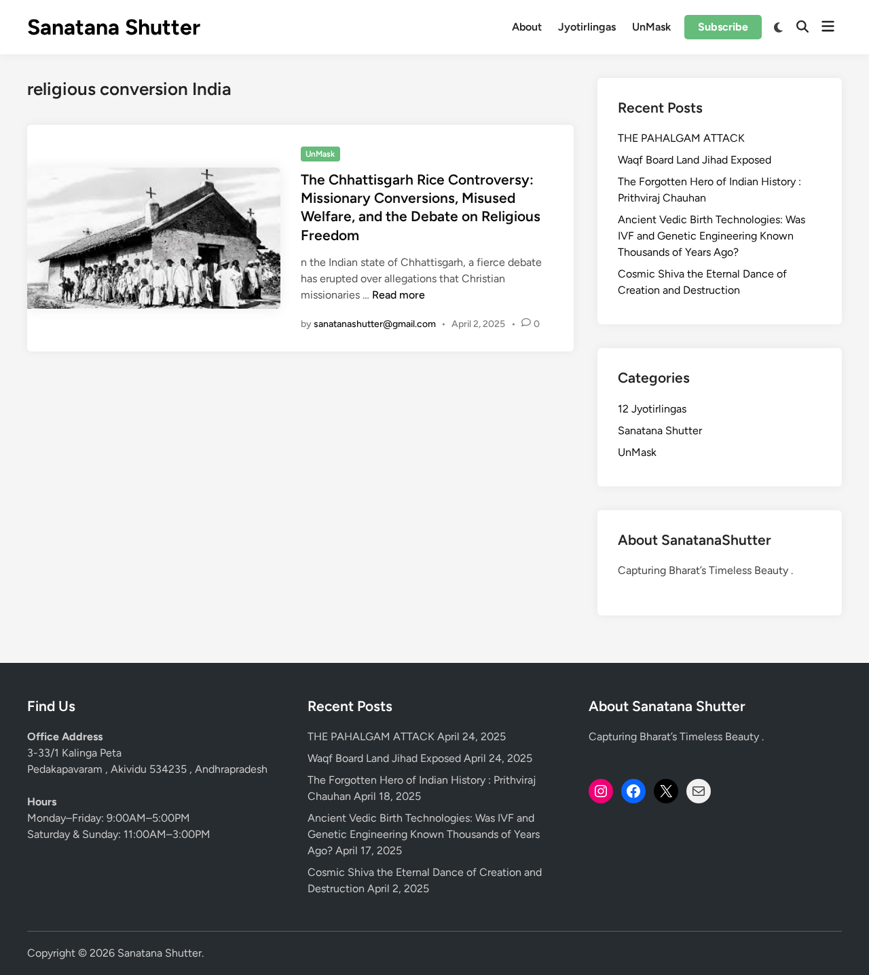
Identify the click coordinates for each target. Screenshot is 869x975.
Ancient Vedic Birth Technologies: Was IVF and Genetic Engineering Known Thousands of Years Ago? (711, 236)
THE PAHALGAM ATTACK (681, 138)
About (527, 26)
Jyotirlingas (587, 26)
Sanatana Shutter (113, 27)
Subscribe (723, 26)
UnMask (651, 26)
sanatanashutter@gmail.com (375, 324)
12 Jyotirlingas (652, 408)
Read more (398, 294)
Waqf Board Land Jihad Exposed (694, 159)
